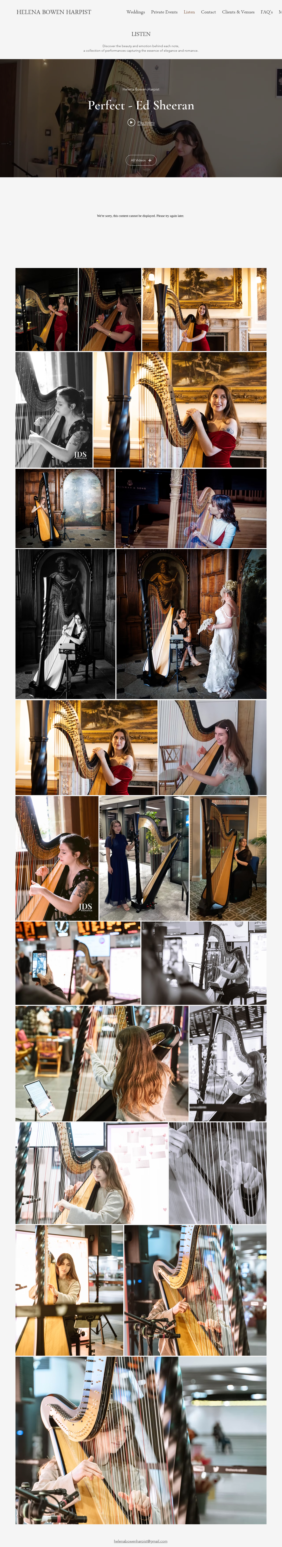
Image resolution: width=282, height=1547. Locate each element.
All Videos (138, 160)
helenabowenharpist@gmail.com (140, 1541)
